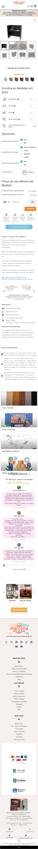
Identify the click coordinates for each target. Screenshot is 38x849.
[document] (19, 424)
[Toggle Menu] (3, 7)
